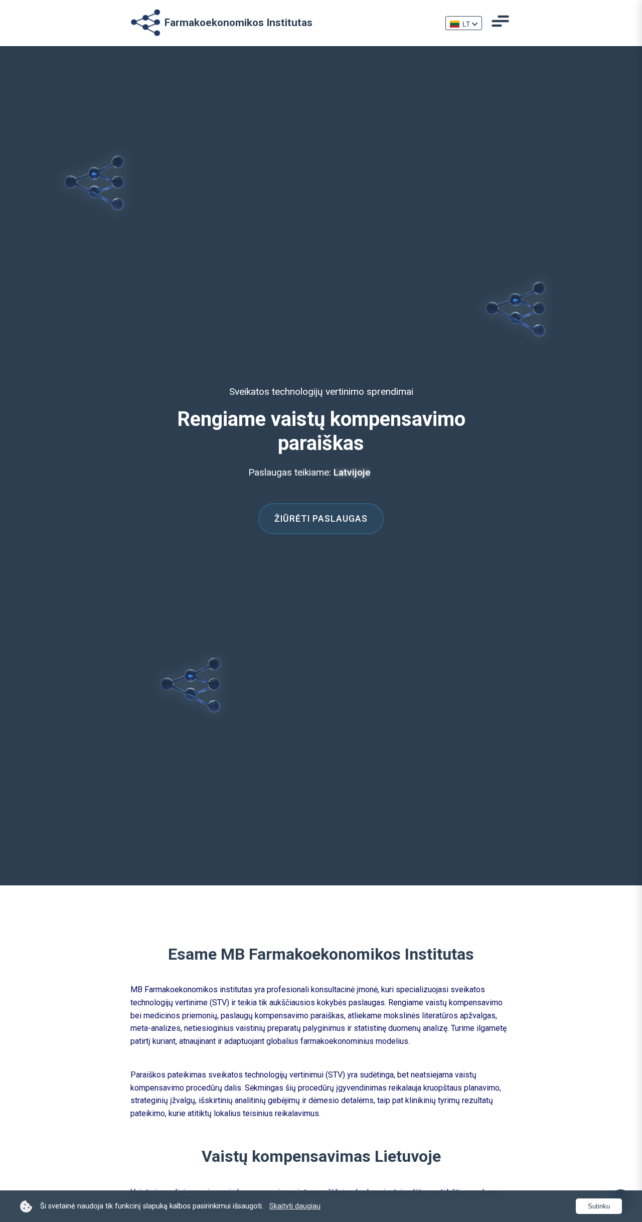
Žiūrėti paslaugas (321, 519)
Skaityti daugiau (294, 1206)
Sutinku (599, 1206)
